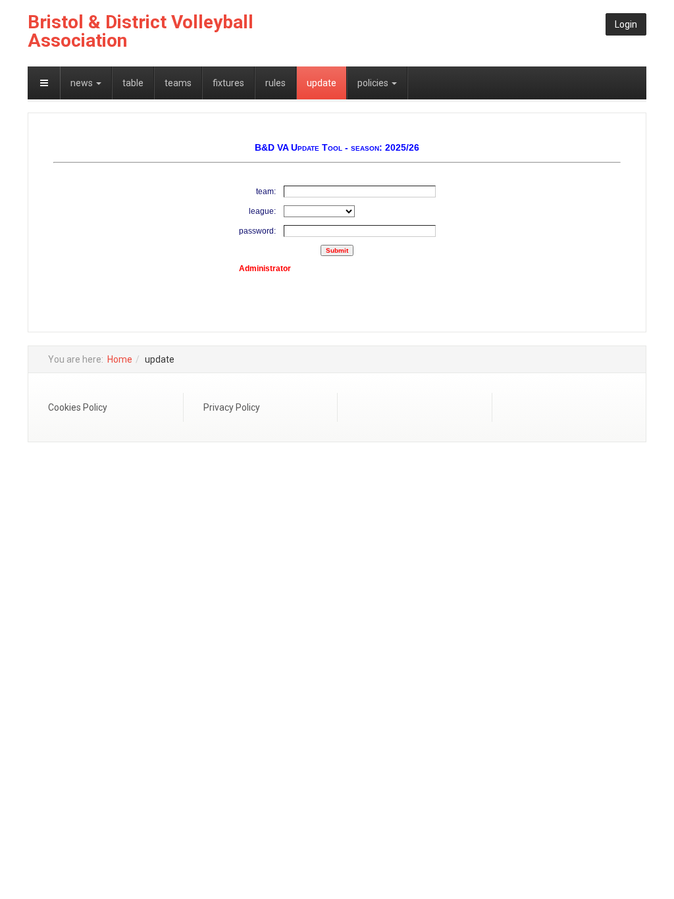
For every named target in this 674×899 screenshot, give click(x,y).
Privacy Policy (231, 407)
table (132, 83)
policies (373, 83)
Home (119, 359)
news (82, 83)
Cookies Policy (77, 407)
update (321, 83)
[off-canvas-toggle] (44, 82)
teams (178, 83)
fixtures (228, 83)
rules (275, 83)
